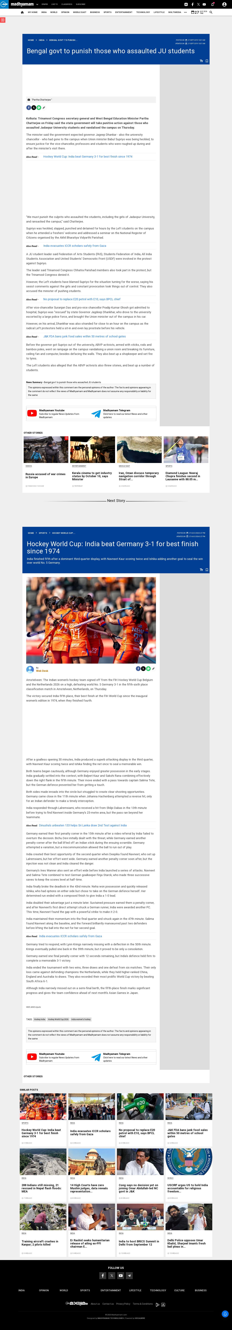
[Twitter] (33, 107)
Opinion (65, 12)
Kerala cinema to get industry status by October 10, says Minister (92, 476)
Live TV (54, 4)
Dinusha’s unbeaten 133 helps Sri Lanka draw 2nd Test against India (76, 825)
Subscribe (80, 4)
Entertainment (123, 12)
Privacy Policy (123, 1304)
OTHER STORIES (33, 432)
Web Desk (42, 670)
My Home (33, 12)
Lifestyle (159, 12)
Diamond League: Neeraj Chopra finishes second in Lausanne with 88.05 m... (183, 476)
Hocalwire (140, 1318)
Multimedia (174, 12)
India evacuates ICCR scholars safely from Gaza (74, 245)
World (53, 12)
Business (95, 12)
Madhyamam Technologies (111, 1318)
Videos (29, 466)
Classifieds (66, 4)
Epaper (45, 4)
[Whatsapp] (38, 107)
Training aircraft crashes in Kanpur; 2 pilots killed (40, 1243)
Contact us (108, 1304)
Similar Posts (29, 1089)
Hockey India (39, 1019)
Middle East (79, 12)
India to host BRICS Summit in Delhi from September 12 (139, 1243)
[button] (4, 4)
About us (95, 1304)
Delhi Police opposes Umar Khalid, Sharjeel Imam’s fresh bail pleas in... (186, 1243)
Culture (179, 1290)
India (44, 12)
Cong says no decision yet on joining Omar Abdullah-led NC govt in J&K (138, 1188)
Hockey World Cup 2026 (58, 1019)
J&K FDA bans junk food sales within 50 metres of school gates (84, 336)
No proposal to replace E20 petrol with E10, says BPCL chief (82, 299)
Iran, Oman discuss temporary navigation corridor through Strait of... (139, 476)
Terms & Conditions (143, 1304)
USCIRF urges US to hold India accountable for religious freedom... (187, 1188)
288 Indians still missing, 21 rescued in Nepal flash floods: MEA (42, 1188)
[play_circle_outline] (46, 449)
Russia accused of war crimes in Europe (45, 475)
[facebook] (28, 107)
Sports (107, 12)
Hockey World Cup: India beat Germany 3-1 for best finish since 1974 (87, 156)
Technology (143, 12)
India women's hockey (80, 1019)
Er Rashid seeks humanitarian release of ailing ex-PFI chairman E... (90, 1243)
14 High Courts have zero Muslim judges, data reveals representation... (89, 1188)
